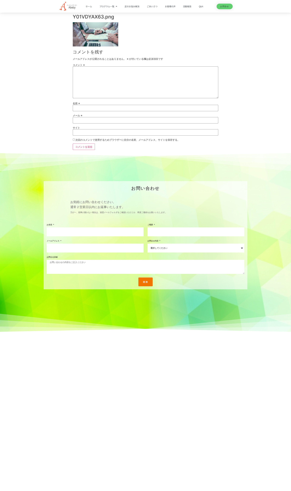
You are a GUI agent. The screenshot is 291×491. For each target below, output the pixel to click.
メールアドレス (53, 241)
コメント (79, 65)
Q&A (201, 6)
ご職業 (150, 225)
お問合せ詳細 (52, 257)
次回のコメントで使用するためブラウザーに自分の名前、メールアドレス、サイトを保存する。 (127, 140)
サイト (76, 127)
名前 (76, 103)
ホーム (89, 6)
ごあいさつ (152, 6)
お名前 (50, 225)
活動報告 (187, 6)
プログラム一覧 (106, 6)
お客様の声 (170, 6)
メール (77, 115)
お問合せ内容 (153, 241)
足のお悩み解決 (132, 6)
